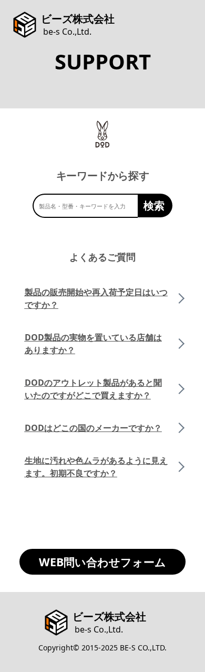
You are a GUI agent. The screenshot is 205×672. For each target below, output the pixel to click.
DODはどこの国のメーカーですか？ (93, 428)
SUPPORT (103, 61)
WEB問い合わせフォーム (102, 561)
